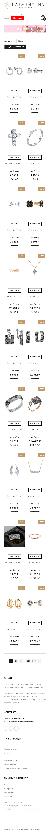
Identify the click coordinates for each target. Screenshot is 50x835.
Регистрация (8, 788)
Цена (20, 41)
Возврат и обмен (10, 764)
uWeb (37, 829)
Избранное (8, 796)
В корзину (14, 91)
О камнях (7, 753)
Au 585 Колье (35, 296)
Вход (5, 785)
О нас (6, 745)
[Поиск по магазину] (30, 17)
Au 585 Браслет (35, 562)
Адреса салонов (10, 749)
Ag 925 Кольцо (35, 163)
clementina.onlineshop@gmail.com (21, 721)
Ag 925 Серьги (14, 97)
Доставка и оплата (11, 760)
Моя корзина (9, 792)
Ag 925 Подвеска (14, 163)
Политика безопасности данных (15, 768)
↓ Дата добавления (15, 46)
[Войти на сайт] (34, 17)
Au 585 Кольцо (35, 429)
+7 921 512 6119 (18, 718)
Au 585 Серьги (14, 296)
